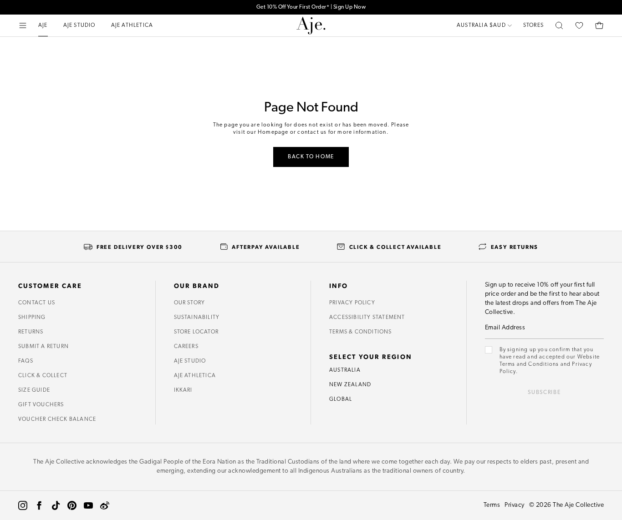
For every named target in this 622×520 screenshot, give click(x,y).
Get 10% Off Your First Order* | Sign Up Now (311, 7)
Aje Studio (190, 361)
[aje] (311, 25)
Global (340, 399)
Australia (345, 370)
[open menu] (22, 25)
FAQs (25, 361)
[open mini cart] (599, 25)
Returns (30, 332)
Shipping (32, 317)
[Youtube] (88, 505)
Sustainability (197, 317)
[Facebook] (39, 505)
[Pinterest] (71, 505)
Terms (492, 505)
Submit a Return (43, 346)
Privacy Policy (352, 303)
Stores (533, 25)
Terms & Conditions (360, 332)
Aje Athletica (195, 376)
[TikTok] (55, 505)
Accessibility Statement (367, 317)
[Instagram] (22, 505)
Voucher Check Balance (57, 419)
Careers (186, 346)
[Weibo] (104, 505)
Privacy (515, 505)
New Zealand (350, 385)
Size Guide (34, 390)
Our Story (189, 303)
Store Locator (196, 332)
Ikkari (183, 390)
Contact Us (36, 303)
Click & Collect (42, 376)
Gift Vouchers (41, 405)
